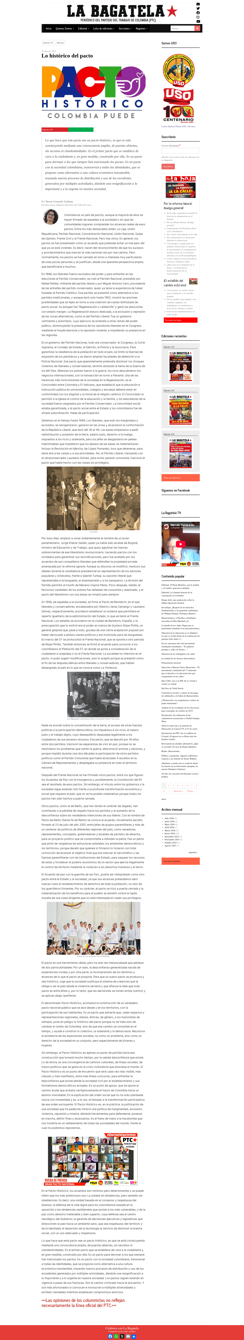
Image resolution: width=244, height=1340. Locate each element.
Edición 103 (169, 390)
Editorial (83, 28)
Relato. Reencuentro (171, 751)
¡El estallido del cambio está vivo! (175, 283)
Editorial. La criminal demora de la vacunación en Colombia (177, 594)
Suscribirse (168, 166)
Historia (60, 42)
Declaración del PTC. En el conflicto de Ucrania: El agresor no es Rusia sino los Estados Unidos (179, 736)
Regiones (141, 28)
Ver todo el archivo (172, 861)
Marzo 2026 (170, 830)
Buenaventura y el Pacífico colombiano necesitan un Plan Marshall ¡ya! (179, 619)
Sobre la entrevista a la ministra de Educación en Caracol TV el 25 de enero (179, 727)
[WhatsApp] (116, 1335)
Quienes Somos (64, 28)
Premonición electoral (171, 662)
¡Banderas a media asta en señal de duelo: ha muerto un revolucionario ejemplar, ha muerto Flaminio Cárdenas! (180, 766)
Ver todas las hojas (173, 320)
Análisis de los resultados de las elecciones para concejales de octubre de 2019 (180, 709)
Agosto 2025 (170, 845)
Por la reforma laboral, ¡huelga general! (178, 206)
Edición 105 (169, 346)
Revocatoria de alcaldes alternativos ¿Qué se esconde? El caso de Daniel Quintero (180, 745)
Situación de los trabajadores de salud (178, 653)
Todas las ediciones (172, 477)
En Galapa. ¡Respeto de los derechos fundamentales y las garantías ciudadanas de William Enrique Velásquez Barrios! (180, 610)
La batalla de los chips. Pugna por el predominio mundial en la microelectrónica (181, 627)
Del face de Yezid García (172, 688)
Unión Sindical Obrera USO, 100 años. (179, 126)
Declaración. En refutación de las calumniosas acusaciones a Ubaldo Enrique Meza (181, 718)
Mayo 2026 (170, 824)
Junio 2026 (170, 821)
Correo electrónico (170, 145)
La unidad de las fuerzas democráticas (178, 658)
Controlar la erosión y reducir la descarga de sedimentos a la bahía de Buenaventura (180, 694)
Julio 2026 (169, 818)
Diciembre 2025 (172, 836)
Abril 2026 (169, 827)
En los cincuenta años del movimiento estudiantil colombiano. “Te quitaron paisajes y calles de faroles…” (178, 646)
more (164, 799)
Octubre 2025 (171, 842)
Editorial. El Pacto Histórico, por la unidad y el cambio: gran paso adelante (180, 586)
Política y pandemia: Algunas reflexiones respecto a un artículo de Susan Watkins (180, 757)
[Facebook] (110, 1335)
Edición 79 (48, 42)
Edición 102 (169, 434)
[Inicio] (122, 13)
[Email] (128, 1335)
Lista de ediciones (103, 28)
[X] (122, 1335)
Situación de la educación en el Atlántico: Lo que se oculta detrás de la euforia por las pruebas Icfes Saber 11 (181, 635)
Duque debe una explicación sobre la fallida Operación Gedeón (178, 601)
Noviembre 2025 (172, 839)
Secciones (124, 28)
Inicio (48, 28)
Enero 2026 (170, 833)
